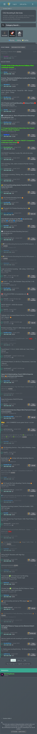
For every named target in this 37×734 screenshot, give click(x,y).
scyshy (6, 343)
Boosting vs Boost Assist (8, 51)
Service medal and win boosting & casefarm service (17, 638)
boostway (6, 191)
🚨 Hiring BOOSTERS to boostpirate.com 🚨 (14, 294)
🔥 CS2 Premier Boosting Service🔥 (12, 197)
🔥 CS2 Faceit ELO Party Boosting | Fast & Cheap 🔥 (17, 613)
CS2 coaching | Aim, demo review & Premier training (17, 163)
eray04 (6, 452)
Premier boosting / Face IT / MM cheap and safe (16, 328)
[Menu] (4, 4)
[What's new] (33, 4)
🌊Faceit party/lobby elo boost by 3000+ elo (15, 495)
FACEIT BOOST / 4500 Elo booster (12, 304)
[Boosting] (12, 38)
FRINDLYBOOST (8, 607)
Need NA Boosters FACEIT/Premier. (12, 399)
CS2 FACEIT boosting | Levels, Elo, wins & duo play (17, 153)
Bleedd (5, 404)
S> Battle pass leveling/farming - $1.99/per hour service (18, 649)
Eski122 (6, 309)
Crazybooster (7, 158)
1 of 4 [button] (13, 660)
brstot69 (6, 322)
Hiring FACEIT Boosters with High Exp (12, 554)
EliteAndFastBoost (9, 238)
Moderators (4, 670)
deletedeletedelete (7, 565)
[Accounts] (5, 38)
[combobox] (18, 25)
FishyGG (6, 299)
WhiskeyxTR (7, 523)
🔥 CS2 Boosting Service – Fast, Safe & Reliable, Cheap (18, 447)
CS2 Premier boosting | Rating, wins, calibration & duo (18, 174)
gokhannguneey (8, 429)
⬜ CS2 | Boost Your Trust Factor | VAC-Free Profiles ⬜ (18, 519)
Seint (5, 275)
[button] (36, 43)
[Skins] (19, 38)
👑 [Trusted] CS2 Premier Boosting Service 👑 (15, 208)
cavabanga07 (7, 356)
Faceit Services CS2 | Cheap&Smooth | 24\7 (15, 338)
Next (19, 660)
